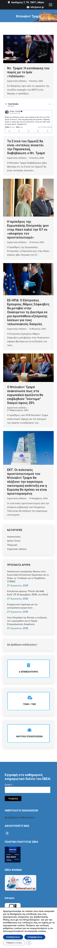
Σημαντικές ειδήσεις (17, 81)
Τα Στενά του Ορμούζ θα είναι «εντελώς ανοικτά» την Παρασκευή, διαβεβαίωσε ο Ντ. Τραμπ (26, 147)
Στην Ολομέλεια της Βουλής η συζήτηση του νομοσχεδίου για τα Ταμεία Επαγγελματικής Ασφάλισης (27, 621)
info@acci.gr (37, 7)
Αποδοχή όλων (13, 937)
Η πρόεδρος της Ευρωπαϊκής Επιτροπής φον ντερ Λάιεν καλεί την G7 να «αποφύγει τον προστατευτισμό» (28, 229)
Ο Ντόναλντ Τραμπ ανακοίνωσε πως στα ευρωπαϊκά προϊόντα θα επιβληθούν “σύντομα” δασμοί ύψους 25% (25, 395)
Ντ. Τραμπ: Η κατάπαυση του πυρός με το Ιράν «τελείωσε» (28, 72)
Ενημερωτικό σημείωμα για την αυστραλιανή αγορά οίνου (22, 606)
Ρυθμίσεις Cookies (14, 943)
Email (8, 784)
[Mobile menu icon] (50, 4)
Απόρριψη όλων (35, 937)
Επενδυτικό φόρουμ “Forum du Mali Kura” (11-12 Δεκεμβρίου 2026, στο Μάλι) (27, 593)
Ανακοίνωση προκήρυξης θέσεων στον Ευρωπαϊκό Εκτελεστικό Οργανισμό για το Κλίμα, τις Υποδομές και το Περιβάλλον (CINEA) (28, 576)
